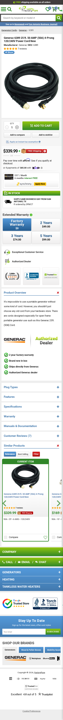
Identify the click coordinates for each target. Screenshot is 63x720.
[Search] (9, 9)
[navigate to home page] (28, 9)
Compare (13, 537)
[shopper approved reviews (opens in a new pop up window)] (12, 276)
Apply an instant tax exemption (24, 141)
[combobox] (28, 18)
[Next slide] (58, 503)
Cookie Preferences (31, 711)
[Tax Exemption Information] (39, 142)
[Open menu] (3, 9)
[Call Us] (60, 9)
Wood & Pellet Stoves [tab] (31, 650)
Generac (23, 30)
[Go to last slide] (4, 503)
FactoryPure (39, 672)
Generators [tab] (10, 650)
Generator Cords (9, 30)
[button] (10, 48)
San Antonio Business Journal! (43, 24)
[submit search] (59, 18)
